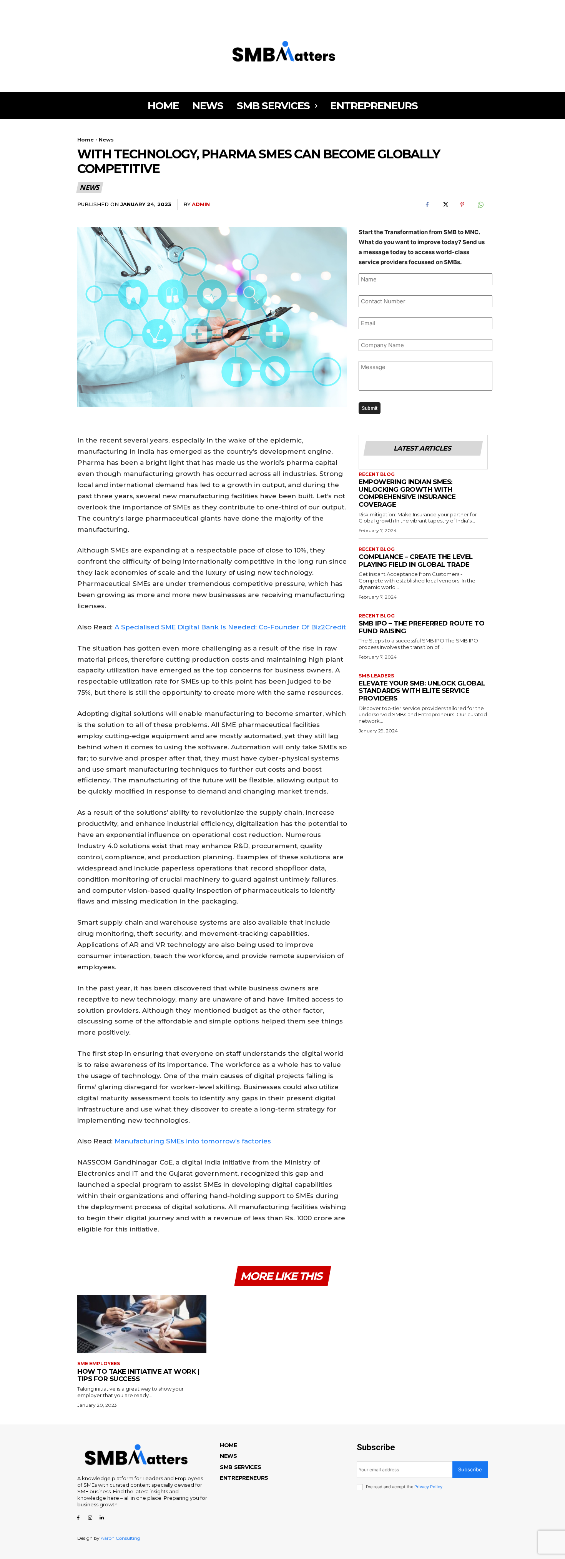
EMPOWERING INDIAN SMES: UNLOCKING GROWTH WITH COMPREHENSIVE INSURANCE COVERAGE (407, 493)
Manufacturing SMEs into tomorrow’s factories (193, 1141)
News (106, 139)
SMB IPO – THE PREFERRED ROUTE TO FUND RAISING (421, 627)
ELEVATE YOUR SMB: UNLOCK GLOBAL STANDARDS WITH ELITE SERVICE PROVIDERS (422, 690)
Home (85, 139)
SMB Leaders (376, 676)
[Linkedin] (102, 8)
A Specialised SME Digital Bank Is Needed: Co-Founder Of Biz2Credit (230, 627)
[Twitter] (444, 204)
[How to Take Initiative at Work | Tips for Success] (141, 1324)
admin (201, 204)
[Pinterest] (462, 204)
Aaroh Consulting (120, 1538)
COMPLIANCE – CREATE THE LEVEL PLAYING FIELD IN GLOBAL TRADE (416, 560)
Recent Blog (377, 474)
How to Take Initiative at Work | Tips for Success (138, 1375)
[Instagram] (90, 8)
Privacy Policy (428, 1486)
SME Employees (98, 1363)
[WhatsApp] (480, 204)
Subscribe (470, 1469)
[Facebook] (78, 8)
